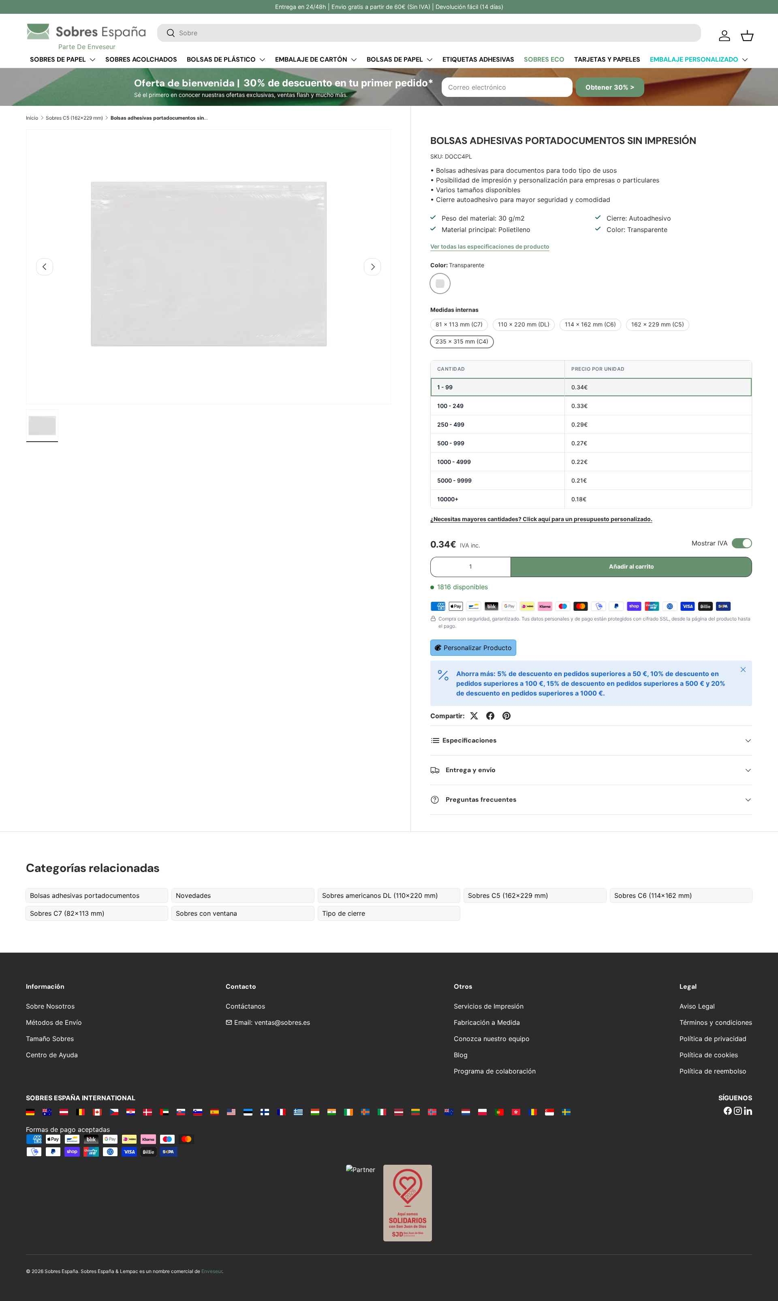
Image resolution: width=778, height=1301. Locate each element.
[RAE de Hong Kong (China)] (516, 1112)
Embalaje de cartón (311, 59)
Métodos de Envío (54, 1022)
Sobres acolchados (141, 59)
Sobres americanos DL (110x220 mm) (380, 895)
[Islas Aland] (365, 1112)
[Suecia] (566, 1112)
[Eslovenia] (197, 1112)
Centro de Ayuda (52, 1055)
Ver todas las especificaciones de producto (489, 246)
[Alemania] (30, 1112)
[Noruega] (432, 1112)
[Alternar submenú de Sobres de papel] (92, 59)
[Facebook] (728, 1112)
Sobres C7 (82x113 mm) (67, 913)
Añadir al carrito (631, 566)
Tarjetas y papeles (607, 59)
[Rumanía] (532, 1112)
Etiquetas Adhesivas (478, 59)
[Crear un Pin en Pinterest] (506, 716)
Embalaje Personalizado (694, 59)
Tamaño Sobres (50, 1039)
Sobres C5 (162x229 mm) (74, 118)
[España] (214, 1112)
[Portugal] (499, 1112)
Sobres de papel (58, 59)
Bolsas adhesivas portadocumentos (84, 895)
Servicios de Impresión (489, 1006)
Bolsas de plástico (221, 59)
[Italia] (382, 1112)
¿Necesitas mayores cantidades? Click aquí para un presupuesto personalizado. (541, 518)
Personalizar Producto (478, 648)
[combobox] (429, 33)
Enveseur (211, 1271)
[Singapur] (549, 1112)
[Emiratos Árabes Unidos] (164, 1112)
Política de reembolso (713, 1071)
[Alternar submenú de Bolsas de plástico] (262, 59)
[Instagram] (738, 1112)
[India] (331, 1112)
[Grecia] (298, 1112)
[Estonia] (248, 1112)
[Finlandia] (265, 1112)
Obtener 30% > (610, 87)
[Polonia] (482, 1112)
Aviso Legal (697, 1006)
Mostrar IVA (710, 543)
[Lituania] (415, 1112)
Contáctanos (245, 1006)
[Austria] (64, 1112)
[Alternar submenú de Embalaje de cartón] (354, 59)
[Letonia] (398, 1112)
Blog (461, 1055)
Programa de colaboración (495, 1071)
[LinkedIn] (748, 1112)
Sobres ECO (544, 59)
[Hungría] (315, 1112)
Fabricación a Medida (487, 1022)
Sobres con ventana (206, 913)
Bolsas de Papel (395, 59)
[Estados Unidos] (231, 1112)
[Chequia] (114, 1112)
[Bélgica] (80, 1112)
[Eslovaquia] (181, 1112)
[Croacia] (130, 1112)
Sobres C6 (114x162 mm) (653, 895)
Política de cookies (709, 1055)
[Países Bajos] (466, 1112)
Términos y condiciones (716, 1022)
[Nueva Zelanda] (449, 1112)
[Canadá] (97, 1112)
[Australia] (47, 1112)
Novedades (193, 895)
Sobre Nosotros (50, 1006)
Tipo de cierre (343, 913)
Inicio (32, 118)
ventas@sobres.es (282, 1022)
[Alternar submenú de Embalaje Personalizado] (745, 59)
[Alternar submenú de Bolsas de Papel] (429, 59)
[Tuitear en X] (474, 716)
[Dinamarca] (147, 1112)
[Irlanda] (348, 1112)
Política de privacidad (713, 1039)
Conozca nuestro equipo (492, 1039)
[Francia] (281, 1112)
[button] (747, 36)
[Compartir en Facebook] (490, 716)
